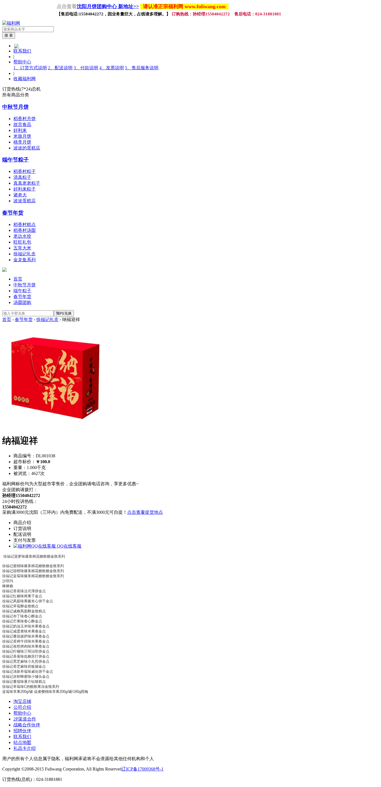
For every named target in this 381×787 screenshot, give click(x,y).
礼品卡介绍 (24, 748)
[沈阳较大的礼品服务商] (11, 23)
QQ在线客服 (68, 546)
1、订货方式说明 (30, 67)
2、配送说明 (60, 67)
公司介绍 (22, 707)
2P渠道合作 (24, 719)
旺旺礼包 (22, 242)
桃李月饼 (22, 142)
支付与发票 (24, 540)
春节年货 (12, 213)
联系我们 (22, 51)
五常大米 (22, 248)
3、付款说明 (86, 67)
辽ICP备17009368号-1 (142, 769)
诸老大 (20, 194)
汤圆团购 (22, 302)
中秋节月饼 (15, 107)
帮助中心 (22, 62)
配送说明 (22, 534)
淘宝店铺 (22, 701)
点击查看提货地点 (145, 512)
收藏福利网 (24, 78)
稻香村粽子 (24, 171)
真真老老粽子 (26, 183)
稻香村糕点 (24, 224)
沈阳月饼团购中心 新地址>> (108, 6)
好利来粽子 (24, 189)
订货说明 (22, 528)
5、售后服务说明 (141, 67)
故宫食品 (22, 124)
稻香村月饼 (24, 118)
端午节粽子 (15, 160)
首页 (17, 279)
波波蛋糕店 (24, 200)
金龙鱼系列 (24, 259)
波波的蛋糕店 (26, 148)
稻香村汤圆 (24, 230)
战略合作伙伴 (26, 724)
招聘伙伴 (22, 730)
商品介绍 (22, 522)
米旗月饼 (22, 136)
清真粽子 (22, 177)
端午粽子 (22, 290)
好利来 (20, 130)
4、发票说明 (111, 67)
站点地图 (22, 742)
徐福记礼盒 (24, 253)
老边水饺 (22, 236)
